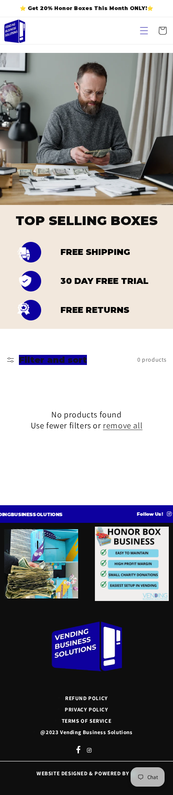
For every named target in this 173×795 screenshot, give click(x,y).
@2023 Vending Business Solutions (86, 732)
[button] (144, 30)
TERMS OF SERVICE (87, 720)
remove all (122, 425)
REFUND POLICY (86, 698)
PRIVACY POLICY (86, 709)
